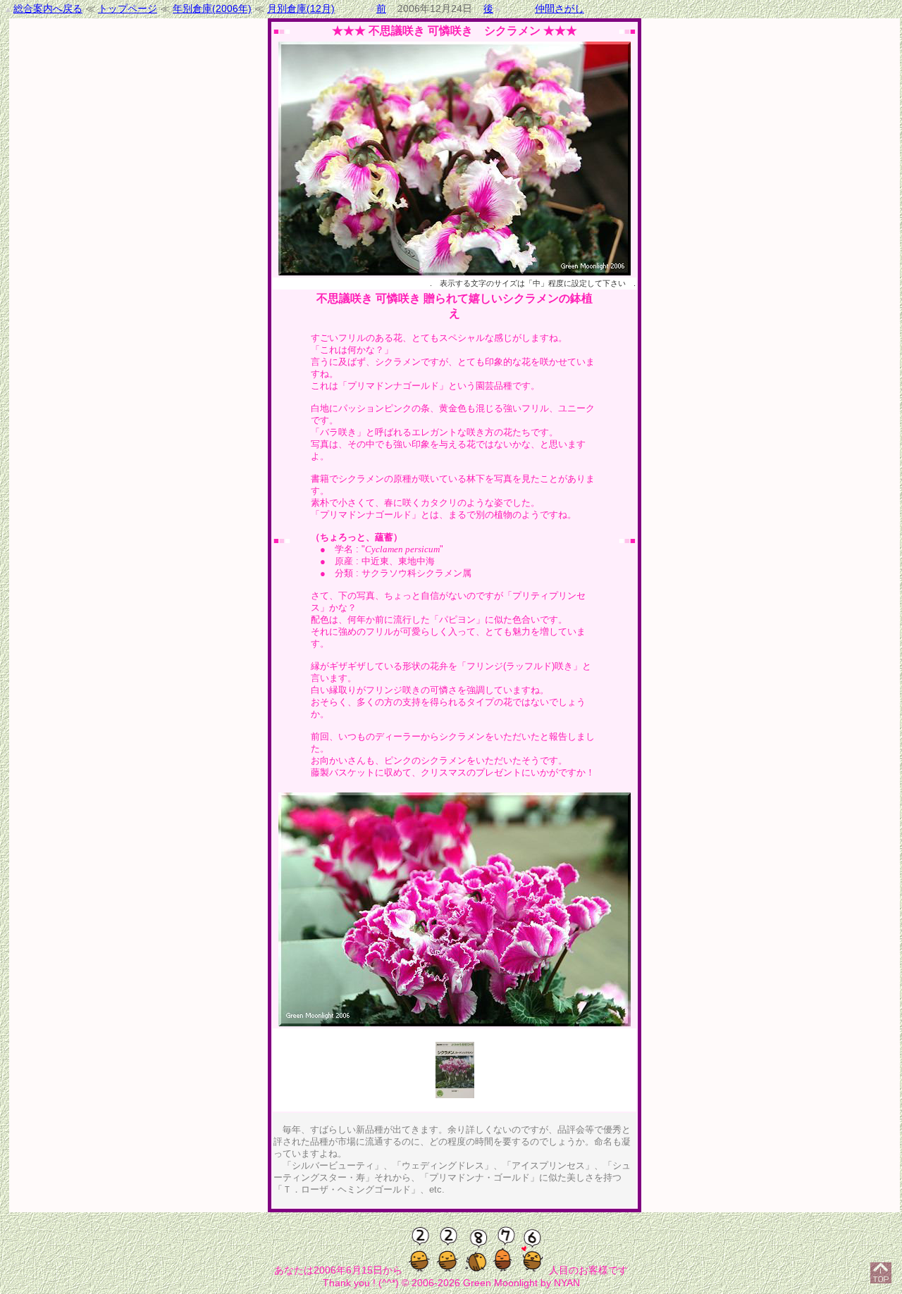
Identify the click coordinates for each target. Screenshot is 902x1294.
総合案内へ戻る (47, 8)
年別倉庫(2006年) (212, 8)
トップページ (127, 8)
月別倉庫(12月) (301, 8)
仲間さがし (559, 8)
